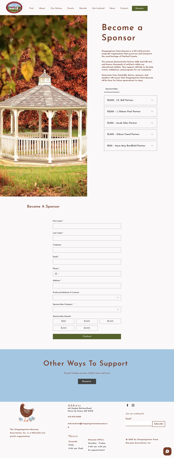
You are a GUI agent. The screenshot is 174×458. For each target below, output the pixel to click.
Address (57, 281)
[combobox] (87, 297)
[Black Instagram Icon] (133, 405)
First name (58, 221)
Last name (58, 233)
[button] (31, 8)
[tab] (111, 89)
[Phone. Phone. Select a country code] (57, 273)
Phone (56, 269)
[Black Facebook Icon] (127, 405)
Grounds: (73, 442)
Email (56, 257)
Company (57, 245)
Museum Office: (96, 440)
